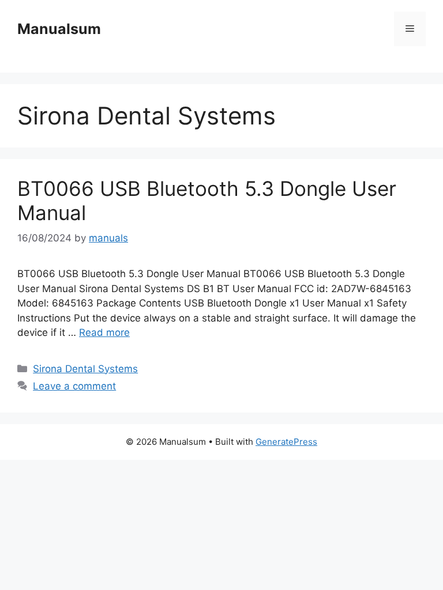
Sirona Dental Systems (85, 369)
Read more (104, 332)
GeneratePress (286, 441)
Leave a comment (74, 386)
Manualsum (59, 28)
